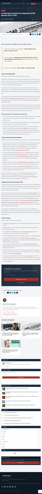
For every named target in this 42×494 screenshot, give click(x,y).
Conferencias (12, 312)
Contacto (34, 483)
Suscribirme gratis (21, 377)
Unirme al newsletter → (21, 282)
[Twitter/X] (2, 487)
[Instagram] (8, 487)
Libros (18, 3)
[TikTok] (15, 487)
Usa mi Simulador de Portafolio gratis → (10, 314)
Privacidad (28, 3)
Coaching (33, 3)
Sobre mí (4, 312)
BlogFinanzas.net (25, 0)
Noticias (5, 8)
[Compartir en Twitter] (31, 34)
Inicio (15, 3)
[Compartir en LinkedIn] (37, 34)
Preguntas (23, 3)
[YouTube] (13, 487)
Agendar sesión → (21, 462)
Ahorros (9, 483)
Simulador (38, 3)
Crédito (12, 483)
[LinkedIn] (10, 487)
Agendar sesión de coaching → (21, 279)
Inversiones (5, 483)
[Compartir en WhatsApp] (35, 34)
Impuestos (18, 483)
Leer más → (7, 366)
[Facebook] (5, 487)
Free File (21, 146)
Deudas (15, 483)
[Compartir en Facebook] (33, 34)
